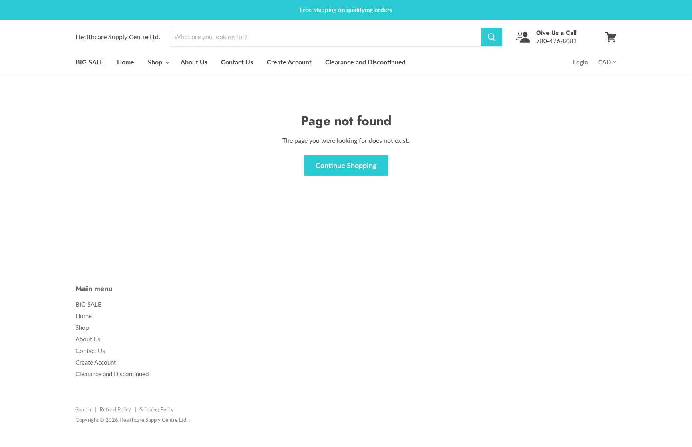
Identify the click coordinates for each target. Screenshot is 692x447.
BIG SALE (89, 62)
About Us (194, 62)
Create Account (289, 62)
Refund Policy (115, 409)
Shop (156, 62)
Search (83, 409)
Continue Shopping (346, 165)
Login (580, 62)
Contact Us (237, 62)
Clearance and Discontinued (365, 62)
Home (125, 62)
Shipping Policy (157, 409)
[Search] (491, 37)
